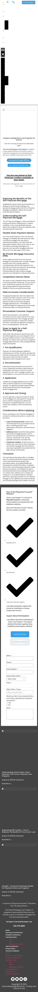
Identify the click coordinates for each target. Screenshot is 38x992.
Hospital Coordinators (13, 935)
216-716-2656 (19, 926)
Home (8, 930)
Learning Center (11, 937)
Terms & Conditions (12, 951)
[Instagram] (25, 979)
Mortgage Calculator (16, 944)
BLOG (11, 942)
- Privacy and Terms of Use (24, 987)
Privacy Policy (10, 948)
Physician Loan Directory (14, 932)
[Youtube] (21, 979)
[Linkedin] (13, 979)
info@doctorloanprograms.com (19, 922)
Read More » (6, 783)
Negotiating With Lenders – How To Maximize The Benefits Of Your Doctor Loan (18, 831)
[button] (3, 52)
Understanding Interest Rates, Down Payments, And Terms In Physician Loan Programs (17, 774)
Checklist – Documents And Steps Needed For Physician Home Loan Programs (17, 887)
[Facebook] (17, 979)
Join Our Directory (12, 946)
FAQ (10, 939)
